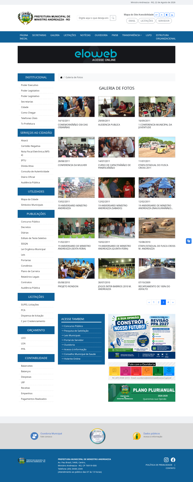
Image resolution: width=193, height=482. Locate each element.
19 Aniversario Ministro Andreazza (72, 207)
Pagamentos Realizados (34, 398)
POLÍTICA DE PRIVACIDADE (159, 464)
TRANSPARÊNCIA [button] (131, 35)
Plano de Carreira (30, 271)
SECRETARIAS (39, 35)
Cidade (24, 107)
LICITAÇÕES (147, 20)
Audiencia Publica (109, 124)
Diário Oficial (28, 177)
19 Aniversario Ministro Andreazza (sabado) (112, 207)
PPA (23, 349)
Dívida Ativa (27, 165)
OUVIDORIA (101, 35)
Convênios (26, 265)
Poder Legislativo (30, 90)
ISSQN (24, 243)
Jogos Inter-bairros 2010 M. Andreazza (114, 288)
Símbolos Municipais (32, 204)
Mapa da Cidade (29, 199)
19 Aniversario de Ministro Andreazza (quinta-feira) (114, 247)
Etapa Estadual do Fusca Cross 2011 (153, 166)
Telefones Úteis (29, 118)
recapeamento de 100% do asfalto (154, 288)
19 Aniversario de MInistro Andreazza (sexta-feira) (74, 247)
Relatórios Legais (30, 276)
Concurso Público (30, 221)
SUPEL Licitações (30, 304)
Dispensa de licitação (32, 315)
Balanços (26, 371)
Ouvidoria (69, 344)
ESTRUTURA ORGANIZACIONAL (166, 37)
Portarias (26, 260)
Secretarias (27, 101)
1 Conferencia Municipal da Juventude (155, 126)
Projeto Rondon (68, 286)
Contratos (26, 282)
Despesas (26, 376)
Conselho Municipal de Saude (80, 354)
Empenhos (26, 393)
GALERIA (54, 35)
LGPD (149, 35)
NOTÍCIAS (85, 35)
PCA (23, 310)
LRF (23, 382)
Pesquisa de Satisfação (76, 330)
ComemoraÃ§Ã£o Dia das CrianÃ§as (73, 126)
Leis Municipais (72, 335)
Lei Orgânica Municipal (33, 249)
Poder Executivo (29, 85)
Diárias (25, 232)
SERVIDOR (163, 20)
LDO (23, 338)
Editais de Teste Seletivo (33, 238)
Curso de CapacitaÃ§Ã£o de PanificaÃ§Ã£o (114, 166)
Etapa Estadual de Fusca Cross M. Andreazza (156, 247)
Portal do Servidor (74, 340)
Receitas (25, 387)
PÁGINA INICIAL (24, 37)
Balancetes (27, 365)
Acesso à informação (75, 349)
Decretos (26, 227)
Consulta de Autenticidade (35, 171)
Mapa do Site (131, 14)
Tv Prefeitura (28, 123)
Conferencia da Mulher (72, 165)
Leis (23, 254)
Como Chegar (28, 112)
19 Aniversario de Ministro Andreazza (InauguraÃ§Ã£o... (155, 207)
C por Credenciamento (33, 321)
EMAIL (132, 20)
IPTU (23, 160)
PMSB (115, 35)
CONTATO (170, 468)
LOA (23, 343)
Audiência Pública (30, 182)
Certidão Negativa (30, 146)
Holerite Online (72, 358)
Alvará (24, 140)
